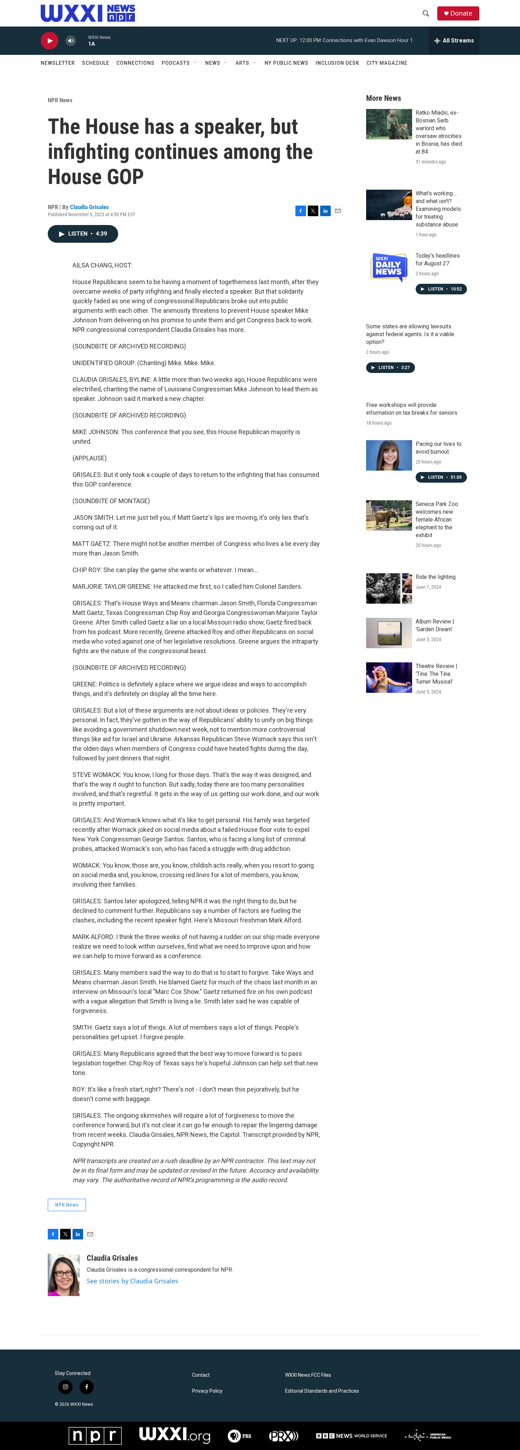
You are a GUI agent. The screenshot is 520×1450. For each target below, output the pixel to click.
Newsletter (58, 63)
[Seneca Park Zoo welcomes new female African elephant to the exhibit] (389, 515)
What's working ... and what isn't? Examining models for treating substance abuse (438, 209)
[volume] (71, 41)
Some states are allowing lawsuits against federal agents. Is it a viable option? (410, 334)
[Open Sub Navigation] (195, 63)
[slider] (82, 40)
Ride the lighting (436, 577)
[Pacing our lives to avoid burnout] (389, 455)
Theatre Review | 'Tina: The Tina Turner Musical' (436, 674)
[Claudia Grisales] (64, 1275)
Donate (461, 13)
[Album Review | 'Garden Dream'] (389, 633)
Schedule (95, 63)
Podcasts (176, 63)
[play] (49, 41)
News (212, 63)
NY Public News (286, 63)
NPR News (60, 100)
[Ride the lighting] (389, 588)
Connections (135, 63)
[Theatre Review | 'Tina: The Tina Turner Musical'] (389, 677)
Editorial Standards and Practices (322, 1391)
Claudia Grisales (89, 207)
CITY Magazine (387, 63)
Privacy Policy (207, 1391)
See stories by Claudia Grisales (132, 1281)
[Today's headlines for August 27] (389, 267)
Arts (242, 63)
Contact (201, 1375)
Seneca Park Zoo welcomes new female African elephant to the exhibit (437, 520)
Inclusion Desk (337, 63)
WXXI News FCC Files (308, 1375)
